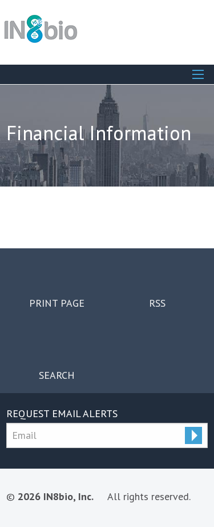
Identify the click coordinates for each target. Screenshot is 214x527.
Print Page (56, 302)
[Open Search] (198, 74)
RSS (157, 302)
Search (57, 374)
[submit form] (193, 435)
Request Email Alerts (62, 413)
